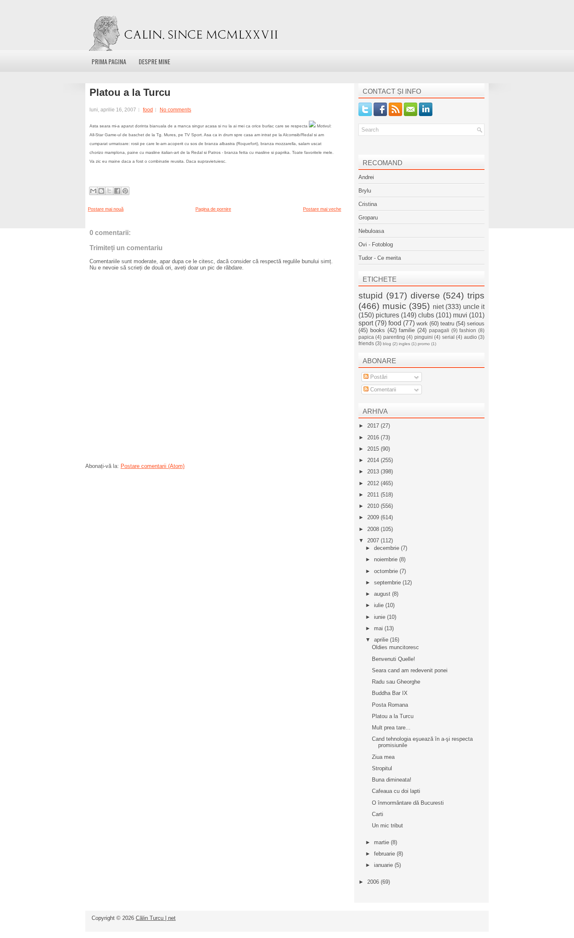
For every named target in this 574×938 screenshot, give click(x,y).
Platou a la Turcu (130, 92)
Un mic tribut (387, 825)
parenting (394, 337)
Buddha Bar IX (390, 693)
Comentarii (382, 389)
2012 (374, 483)
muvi (460, 315)
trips (475, 295)
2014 (374, 460)
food (148, 110)
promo (424, 343)
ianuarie (384, 865)
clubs (426, 315)
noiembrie (386, 559)
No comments (175, 110)
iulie (379, 605)
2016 (374, 437)
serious (475, 323)
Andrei (366, 177)
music (394, 306)
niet (438, 306)
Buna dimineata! (391, 780)
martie (382, 842)
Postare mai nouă (106, 208)
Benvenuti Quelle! (393, 659)
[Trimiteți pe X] (109, 191)
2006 (374, 882)
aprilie (382, 640)
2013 (374, 471)
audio (470, 337)
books (377, 330)
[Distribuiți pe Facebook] (117, 191)
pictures (387, 315)
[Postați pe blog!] (101, 191)
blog (387, 343)
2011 (374, 494)
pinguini (423, 337)
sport (365, 323)
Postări (378, 377)
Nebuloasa (371, 231)
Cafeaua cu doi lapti (396, 791)
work (422, 323)
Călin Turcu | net (156, 918)
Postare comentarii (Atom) (152, 466)
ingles (404, 343)
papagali (439, 330)
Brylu (364, 191)
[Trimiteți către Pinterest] (125, 191)
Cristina (367, 204)
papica (366, 337)
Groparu (368, 217)
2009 (374, 517)
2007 (374, 540)
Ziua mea (383, 757)
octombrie (387, 571)
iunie (380, 617)
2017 (374, 426)
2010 (374, 506)
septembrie (388, 582)
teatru (447, 323)
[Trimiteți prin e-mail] (93, 191)
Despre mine (154, 61)
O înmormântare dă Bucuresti (408, 803)
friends (366, 343)
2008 (374, 529)
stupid (370, 295)
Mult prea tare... (391, 727)
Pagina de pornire (213, 208)
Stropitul (382, 768)
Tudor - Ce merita (379, 258)
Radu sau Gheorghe (396, 682)
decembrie (387, 548)
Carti (377, 814)
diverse (425, 295)
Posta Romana (390, 705)
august (383, 594)
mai (379, 628)
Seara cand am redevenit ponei (410, 670)
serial (448, 337)
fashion (467, 330)
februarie (385, 854)
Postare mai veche (322, 208)
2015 (374, 449)
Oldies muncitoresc (395, 647)
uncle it (474, 306)
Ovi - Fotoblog (375, 244)
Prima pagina (109, 61)
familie (407, 330)
